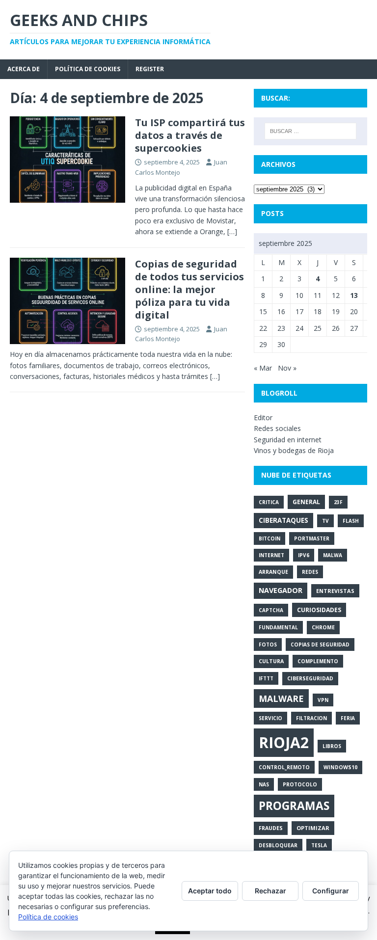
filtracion (311, 718)
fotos (268, 644)
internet (271, 555)
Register (149, 69)
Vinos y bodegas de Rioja (294, 450)
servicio (270, 718)
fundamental (278, 627)
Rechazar (270, 890)
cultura (271, 661)
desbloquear (278, 845)
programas (294, 805)
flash (351, 520)
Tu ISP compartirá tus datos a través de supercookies (190, 135)
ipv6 (303, 555)
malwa (332, 555)
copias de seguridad (320, 644)
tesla (319, 845)
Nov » (287, 368)
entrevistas (335, 590)
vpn (323, 700)
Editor (263, 417)
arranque (273, 571)
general (306, 502)
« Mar (263, 368)
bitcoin (269, 538)
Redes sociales (277, 428)
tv (325, 520)
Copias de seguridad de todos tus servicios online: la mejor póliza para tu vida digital (189, 289)
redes (310, 571)
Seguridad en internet (288, 439)
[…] (232, 231)
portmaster (311, 538)
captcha (271, 610)
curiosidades (319, 610)
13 (354, 295)
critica (269, 502)
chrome (323, 627)
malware (281, 698)
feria (348, 718)
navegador (280, 590)
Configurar (330, 890)
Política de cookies (87, 69)
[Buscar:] (310, 131)
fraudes (271, 828)
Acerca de (23, 69)
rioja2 (284, 742)
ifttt (266, 678)
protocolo (300, 784)
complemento (317, 661)
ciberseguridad (310, 678)
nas (264, 784)
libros (332, 746)
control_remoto (284, 767)
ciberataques (283, 520)
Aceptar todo (210, 890)
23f (338, 502)
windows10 (340, 767)
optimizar (312, 828)
